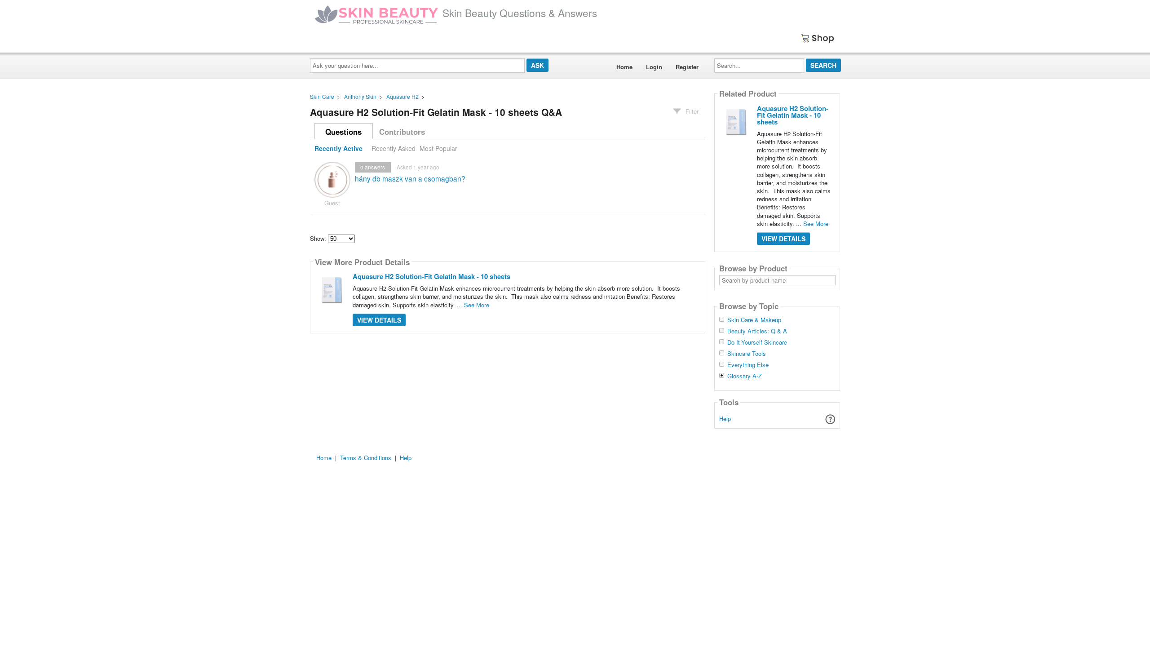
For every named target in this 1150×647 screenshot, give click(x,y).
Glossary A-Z (744, 376)
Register (687, 66)
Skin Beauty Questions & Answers (519, 12)
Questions (343, 131)
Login (654, 66)
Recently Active (338, 148)
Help (725, 418)
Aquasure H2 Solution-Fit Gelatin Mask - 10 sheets (431, 276)
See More (476, 305)
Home (624, 66)
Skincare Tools (746, 353)
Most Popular (438, 148)
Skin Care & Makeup (754, 320)
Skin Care (322, 96)
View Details (379, 319)
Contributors (402, 131)
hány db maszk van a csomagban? (410, 178)
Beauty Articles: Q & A (757, 331)
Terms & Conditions (365, 457)
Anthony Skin (360, 96)
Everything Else (748, 365)
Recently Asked (394, 148)
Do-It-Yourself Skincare (757, 342)
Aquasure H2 (402, 96)
